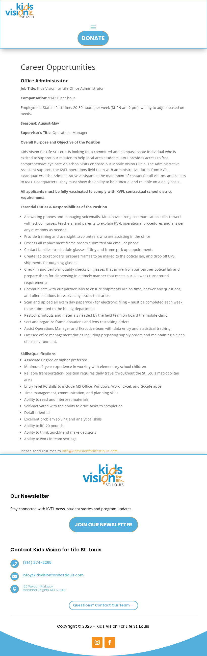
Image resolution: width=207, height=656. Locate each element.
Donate (93, 38)
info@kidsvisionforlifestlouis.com (90, 451)
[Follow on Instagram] (97, 642)
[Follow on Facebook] (110, 642)
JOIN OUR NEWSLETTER (103, 524)
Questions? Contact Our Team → (103, 605)
